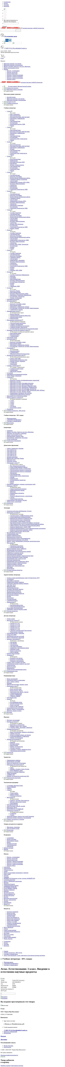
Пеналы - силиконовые (13, 70)
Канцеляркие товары (12, 840)
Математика (13, 163)
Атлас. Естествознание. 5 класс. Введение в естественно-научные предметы (24, 955)
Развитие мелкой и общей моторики (17, 563)
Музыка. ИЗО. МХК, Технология (19, 244)
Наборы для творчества (16, 737)
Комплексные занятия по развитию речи (21, 518)
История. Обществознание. (17, 183)
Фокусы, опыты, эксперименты (15, 709)
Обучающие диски (12, 337)
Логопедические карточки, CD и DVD (17, 539)
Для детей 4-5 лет (11, 454)
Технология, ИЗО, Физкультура (18, 138)
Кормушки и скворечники (17, 724)
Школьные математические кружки (19, 353)
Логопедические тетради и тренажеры (20, 471)
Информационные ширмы (17, 490)
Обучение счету (11, 460)
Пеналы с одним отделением (15, 76)
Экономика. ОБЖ (15, 286)
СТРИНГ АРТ (11, 774)
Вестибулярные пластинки (14, 532)
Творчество (10, 846)
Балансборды (10, 568)
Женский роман (11, 586)
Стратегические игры (16, 693)
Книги (9, 842)
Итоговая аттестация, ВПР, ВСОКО (20, 117)
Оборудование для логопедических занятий (19, 551)
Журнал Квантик (14, 314)
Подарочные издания (12, 595)
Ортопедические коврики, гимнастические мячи (20, 555)
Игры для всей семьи (16, 689)
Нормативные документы (17, 493)
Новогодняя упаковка (13, 920)
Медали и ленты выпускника (18, 802)
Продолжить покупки (17, 1065)
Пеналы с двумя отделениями (15, 75)
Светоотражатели (11, 845)
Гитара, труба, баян (15, 358)
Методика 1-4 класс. (15, 381)
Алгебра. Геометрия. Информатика (19, 275)
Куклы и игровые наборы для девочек (20, 735)
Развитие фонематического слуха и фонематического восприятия (28, 528)
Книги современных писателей (15, 637)
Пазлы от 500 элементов (16, 706)
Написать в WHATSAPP (10, 1031)
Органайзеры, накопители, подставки (17, 437)
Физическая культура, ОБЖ (17, 124)
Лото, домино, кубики (13, 681)
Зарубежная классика (12, 587)
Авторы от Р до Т (15, 627)
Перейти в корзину (6, 1065)
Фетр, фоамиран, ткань (16, 770)
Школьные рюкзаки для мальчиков (16, 100)
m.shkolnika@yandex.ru (20, 48)
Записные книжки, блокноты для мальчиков (19, 817)
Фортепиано (13, 364)
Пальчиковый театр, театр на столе (16, 558)
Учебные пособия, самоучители (18, 327)
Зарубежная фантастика (16, 605)
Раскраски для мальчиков (17, 661)
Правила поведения (15, 650)
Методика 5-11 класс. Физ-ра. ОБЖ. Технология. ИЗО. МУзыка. (27, 390)
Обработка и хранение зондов (15, 553)
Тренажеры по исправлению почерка (17, 374)
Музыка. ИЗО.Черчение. (16, 224)
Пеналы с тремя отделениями (15, 78)
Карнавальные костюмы (13, 926)
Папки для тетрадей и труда (14, 435)
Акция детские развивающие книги (16, 669)
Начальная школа (14, 334)
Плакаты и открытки (15, 796)
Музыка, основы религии (17, 165)
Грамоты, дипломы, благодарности (19, 800)
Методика (13, 491)
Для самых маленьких (16, 646)
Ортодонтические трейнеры (14, 554)
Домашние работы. (15, 198)
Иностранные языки (15, 305)
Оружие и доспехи (15, 748)
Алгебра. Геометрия (15, 212)
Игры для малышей (12, 679)
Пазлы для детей (14, 705)
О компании (7, 2)
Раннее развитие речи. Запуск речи (19, 531)
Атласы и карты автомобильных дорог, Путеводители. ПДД (23, 578)
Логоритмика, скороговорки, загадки (20, 521)
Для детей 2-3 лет (11, 451)
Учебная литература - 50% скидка (13, 952)
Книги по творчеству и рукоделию (16, 763)
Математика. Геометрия (16, 205)
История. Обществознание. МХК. (19, 293)
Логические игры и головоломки (16, 680)
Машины (12, 742)
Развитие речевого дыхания (14, 564)
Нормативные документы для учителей (21, 393)
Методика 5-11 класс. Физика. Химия (20, 391)
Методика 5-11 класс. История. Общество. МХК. (23, 386)
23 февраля (13, 813)
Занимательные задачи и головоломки (20, 468)
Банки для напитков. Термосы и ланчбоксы (22, 732)
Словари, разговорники (16, 324)
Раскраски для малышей (16, 659)
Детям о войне (11, 619)
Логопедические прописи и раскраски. (20, 470)
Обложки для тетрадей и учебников (16, 433)
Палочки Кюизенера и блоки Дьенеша (17, 557)
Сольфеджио (13, 362)
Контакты (6, 6)
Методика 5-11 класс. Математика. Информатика (23, 387)
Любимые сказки (14, 649)
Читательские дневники (16, 632)
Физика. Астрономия (16, 298)
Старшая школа (14, 336)
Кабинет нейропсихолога (14, 535)
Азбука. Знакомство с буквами (15, 448)
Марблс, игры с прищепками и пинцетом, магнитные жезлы (23, 541)
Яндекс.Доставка (8, 1045)
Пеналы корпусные (12, 73)
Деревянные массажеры (16, 545)
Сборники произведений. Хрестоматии (21, 630)
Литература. (13, 185)
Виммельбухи (10, 668)
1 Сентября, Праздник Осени (15, 785)
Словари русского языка (16, 368)
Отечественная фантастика (17, 606)
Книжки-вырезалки (12, 457)
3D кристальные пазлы (16, 703)
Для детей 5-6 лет (11, 455)
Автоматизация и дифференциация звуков (21, 515)
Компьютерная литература (14, 592)
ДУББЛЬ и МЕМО (15, 696)
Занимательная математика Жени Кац (20, 315)
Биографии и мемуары (13, 580)
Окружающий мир (15, 121)
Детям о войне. (14, 793)
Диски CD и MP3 (11, 634)
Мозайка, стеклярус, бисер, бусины (19, 769)
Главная (6, 951)
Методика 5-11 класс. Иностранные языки (21, 384)
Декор (11, 767)
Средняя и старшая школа (14, 421)
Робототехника (14, 318)
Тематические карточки (16, 499)
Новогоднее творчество (13, 919)
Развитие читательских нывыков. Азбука (21, 530)
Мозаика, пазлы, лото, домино (18, 726)
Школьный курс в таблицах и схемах (17, 396)
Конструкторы (14, 745)
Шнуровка (10, 567)
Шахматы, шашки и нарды (14, 710)
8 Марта (9, 788)
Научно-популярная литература (15, 593)
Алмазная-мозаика (12, 924)
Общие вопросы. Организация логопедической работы (25, 525)
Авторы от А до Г (15, 623)
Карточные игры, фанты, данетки (19, 692)
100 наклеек (13, 642)
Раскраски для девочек (16, 658)
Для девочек (13, 643)
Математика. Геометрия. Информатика (20, 295)
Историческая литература (14, 590)
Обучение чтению (12, 461)
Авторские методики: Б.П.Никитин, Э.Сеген (19, 511)
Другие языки (14, 181)
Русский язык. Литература (17, 296)
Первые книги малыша (13, 653)
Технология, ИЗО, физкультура (18, 153)
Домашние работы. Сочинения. (18, 179)
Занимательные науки (16, 317)
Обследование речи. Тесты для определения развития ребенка (27, 524)
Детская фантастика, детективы (15, 633)
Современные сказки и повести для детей (18, 664)
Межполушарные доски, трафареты (16, 548)
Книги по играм (11, 666)
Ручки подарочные (12, 439)
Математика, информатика (17, 118)
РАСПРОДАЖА (11, 97)
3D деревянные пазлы (16, 702)
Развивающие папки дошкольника (19, 475)
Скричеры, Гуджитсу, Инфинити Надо (20, 749)
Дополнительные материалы (18, 323)
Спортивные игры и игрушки (15, 708)
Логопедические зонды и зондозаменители (18, 538)
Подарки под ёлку (12, 843)
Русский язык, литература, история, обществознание (24, 308)
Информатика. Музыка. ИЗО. (18, 201)
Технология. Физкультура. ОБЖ (18, 189)
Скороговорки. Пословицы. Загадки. (17, 500)
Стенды (12, 497)
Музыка (12, 120)
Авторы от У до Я (15, 629)
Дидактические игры (12, 534)
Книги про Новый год (13, 917)
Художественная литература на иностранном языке (24, 328)
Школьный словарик (15, 371)
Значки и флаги (14, 794)
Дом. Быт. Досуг (11, 585)
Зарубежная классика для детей (15, 636)
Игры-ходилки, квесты (16, 690)
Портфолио (10, 409)
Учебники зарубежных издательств (19, 326)
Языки (12, 483)
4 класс (12, 404)
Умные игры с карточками (14, 501)
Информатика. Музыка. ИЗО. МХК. (20, 182)
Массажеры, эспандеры (13, 827)
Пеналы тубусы (11, 79)
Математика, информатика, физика (19, 306)
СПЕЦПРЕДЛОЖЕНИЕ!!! (14, 419)
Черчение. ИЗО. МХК (16, 270)
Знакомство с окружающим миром (19, 648)
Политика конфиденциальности (9, 1055)
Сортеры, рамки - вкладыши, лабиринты (21, 727)
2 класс (12, 402)
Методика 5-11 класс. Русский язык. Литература (23, 389)
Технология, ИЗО (15, 169)
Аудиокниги (10, 579)
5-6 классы (13, 406)
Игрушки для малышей (13, 720)
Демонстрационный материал (18, 489)
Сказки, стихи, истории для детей (16, 662)
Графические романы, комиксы (15, 582)
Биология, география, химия (18, 304)
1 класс (12, 400)
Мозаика (9, 683)
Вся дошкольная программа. (17, 466)
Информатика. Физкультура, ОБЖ (19, 240)
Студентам (10, 373)
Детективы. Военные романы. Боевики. (18, 583)
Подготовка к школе (15, 407)
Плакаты (12, 494)
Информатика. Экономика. (17, 260)
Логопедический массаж (16, 547)
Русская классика (11, 599)
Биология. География (16, 215)
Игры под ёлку (11, 913)
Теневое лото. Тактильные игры (15, 565)
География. (13, 277)
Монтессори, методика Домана (15, 458)
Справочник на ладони (16, 309)
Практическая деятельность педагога (20, 394)
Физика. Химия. (14, 228)
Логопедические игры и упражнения (20, 520)
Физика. (12, 247)
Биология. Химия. (15, 290)
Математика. (13, 186)
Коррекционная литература (14, 537)
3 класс (12, 403)
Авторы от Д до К (15, 625)
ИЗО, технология (15, 114)
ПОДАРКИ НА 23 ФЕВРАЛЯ (15, 809)
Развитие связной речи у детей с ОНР (20, 527)
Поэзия (9, 596)
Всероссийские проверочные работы (20, 178)
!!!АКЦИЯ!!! (10, 838)
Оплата (6, 3)
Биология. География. (16, 176)
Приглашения (14, 803)
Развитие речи (14, 478)
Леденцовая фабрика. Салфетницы (19, 736)
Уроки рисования (11, 773)
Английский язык (15, 175)
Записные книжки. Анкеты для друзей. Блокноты (20, 816)
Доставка (6, 4)
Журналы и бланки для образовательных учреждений (24, 380)
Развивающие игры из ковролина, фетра (18, 561)
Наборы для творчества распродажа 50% (18, 776)
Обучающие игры (12, 697)
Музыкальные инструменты (14, 550)
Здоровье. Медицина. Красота (15, 589)
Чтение (12, 125)
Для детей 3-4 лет (11, 452)
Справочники (14, 370)
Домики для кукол (15, 733)
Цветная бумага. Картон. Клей (15, 436)
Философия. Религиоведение (15, 608)
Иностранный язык (15, 115)
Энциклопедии (11, 665)
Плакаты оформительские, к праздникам (21, 496)
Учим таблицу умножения (14, 375)
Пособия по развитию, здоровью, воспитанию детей (21, 484)
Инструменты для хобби (13, 761)
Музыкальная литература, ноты (18, 359)
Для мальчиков (14, 645)
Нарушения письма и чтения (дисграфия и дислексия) (24, 522)
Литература (13, 204)
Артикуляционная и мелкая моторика (20, 517)
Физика (12, 283)
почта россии (7, 1047)
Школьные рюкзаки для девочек (15, 98)
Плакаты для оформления (14, 923)
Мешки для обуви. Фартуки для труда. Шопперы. (20, 432)
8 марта (12, 815)
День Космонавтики (12, 804)
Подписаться (7, 1033)
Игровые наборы (14, 743)
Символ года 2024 (12, 921)
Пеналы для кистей (12, 72)
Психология (10, 597)
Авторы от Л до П (15, 626)
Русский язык (14, 122)
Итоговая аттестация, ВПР (17, 162)
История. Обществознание (17, 241)
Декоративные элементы (13, 760)
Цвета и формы (14, 652)
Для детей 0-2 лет (11, 450)
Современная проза (12, 600)
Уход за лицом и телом (13, 828)
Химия (12, 248)
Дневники (10, 430)
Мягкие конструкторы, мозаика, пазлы (17, 684)
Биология (12, 276)
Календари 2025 (11, 914)
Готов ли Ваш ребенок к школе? (18, 467)
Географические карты (13, 299)
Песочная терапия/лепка (13, 560)
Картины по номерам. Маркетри (16, 772)
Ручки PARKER (11, 787)
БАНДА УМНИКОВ (15, 694)
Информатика (14, 160)
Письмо (12, 477)
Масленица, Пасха (12, 807)
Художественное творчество (18, 480)
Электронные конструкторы (17, 751)
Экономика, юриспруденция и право (17, 609)
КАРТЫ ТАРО (11, 916)
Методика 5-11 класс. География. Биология (21, 383)
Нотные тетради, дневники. (17, 361)
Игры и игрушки (11, 839)
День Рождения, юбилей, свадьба (16, 806)
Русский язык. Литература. (17, 282)
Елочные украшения (12, 911)
